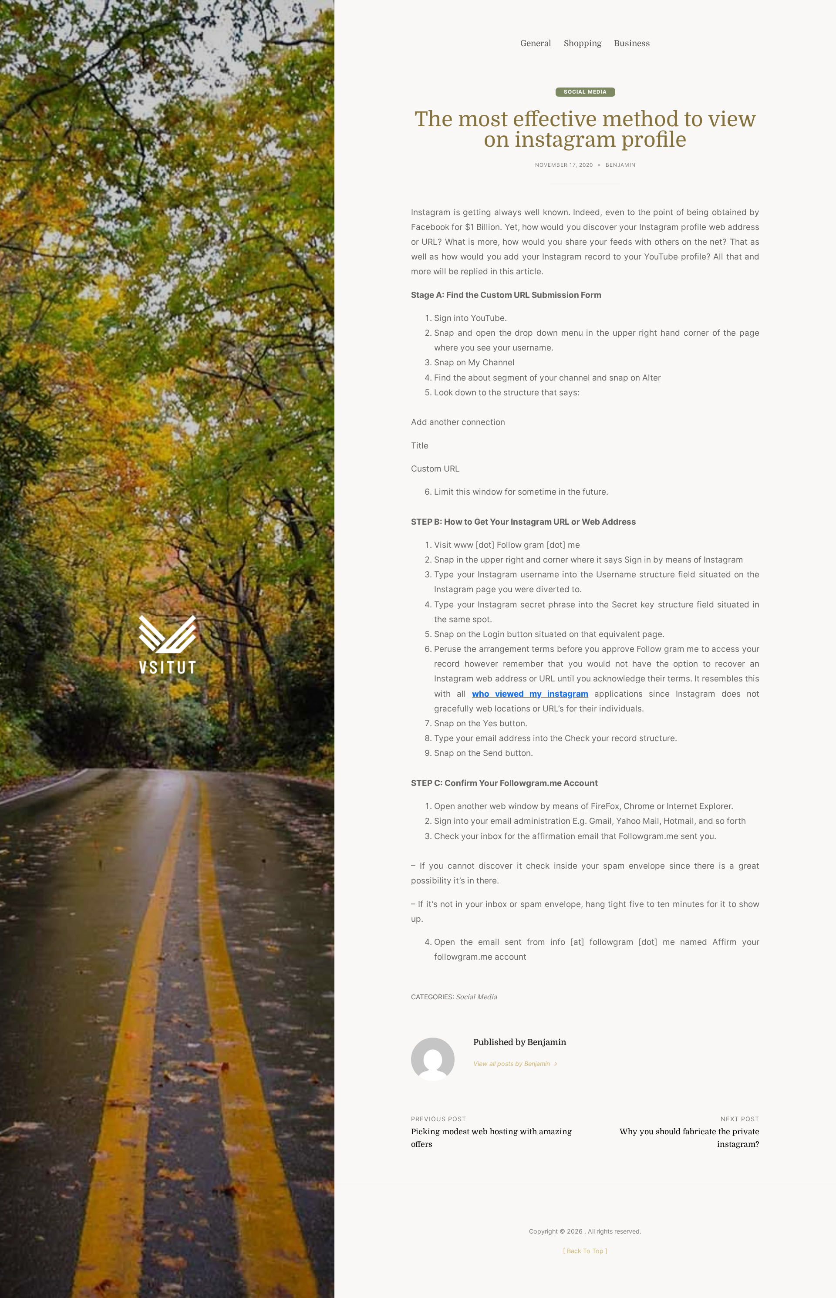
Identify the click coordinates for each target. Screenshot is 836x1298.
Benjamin (621, 165)
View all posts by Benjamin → (515, 1063)
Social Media (585, 92)
